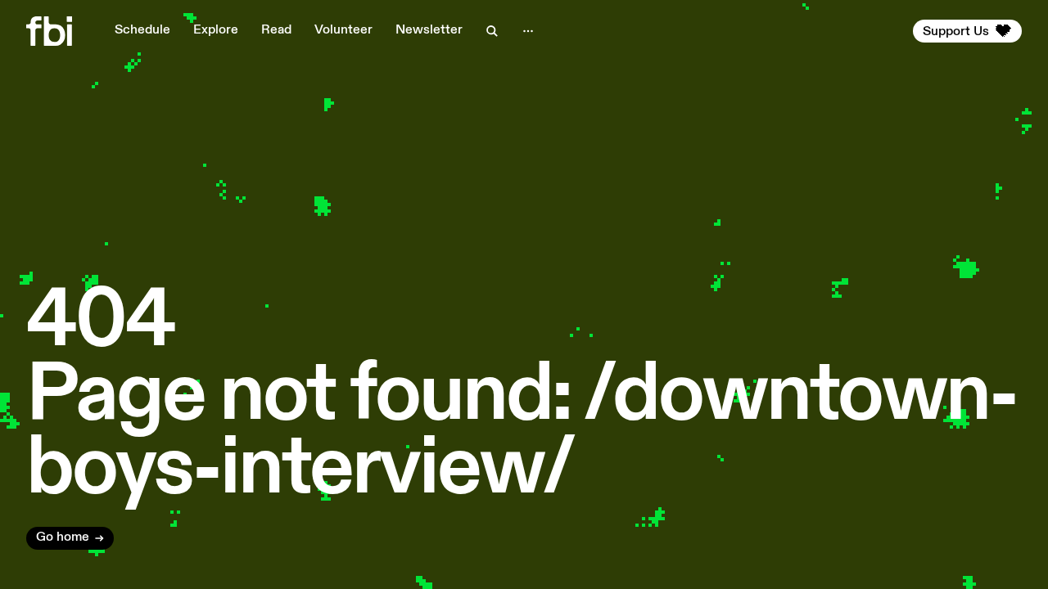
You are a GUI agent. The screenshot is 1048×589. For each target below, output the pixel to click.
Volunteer (343, 30)
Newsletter (429, 30)
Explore (215, 30)
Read (276, 30)
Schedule (142, 30)
